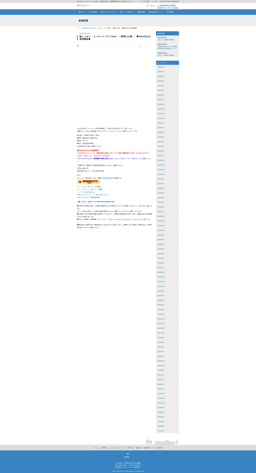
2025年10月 (161, 113)
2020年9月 (161, 365)
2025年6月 (161, 132)
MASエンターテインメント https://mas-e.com (92, 195)
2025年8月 (161, 123)
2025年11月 (161, 109)
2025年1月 (161, 155)
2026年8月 (161, 67)
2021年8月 (161, 337)
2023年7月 (161, 239)
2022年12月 (161, 272)
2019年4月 (161, 417)
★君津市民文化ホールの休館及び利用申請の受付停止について (167, 47)
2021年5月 (161, 347)
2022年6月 (161, 300)
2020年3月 (161, 389)
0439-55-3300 (168, 5)
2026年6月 (161, 76)
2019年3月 (161, 421)
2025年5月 (161, 137)
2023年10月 (161, 225)
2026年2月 (161, 95)
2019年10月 (161, 403)
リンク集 (154, 1)
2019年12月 (161, 398)
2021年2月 (161, 351)
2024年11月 (161, 165)
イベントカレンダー (114, 448)
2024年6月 (161, 188)
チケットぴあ (81, 186)
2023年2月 (161, 263)
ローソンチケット (83, 189)
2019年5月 (161, 412)
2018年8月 (161, 426)
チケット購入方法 (128, 448)
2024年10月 (161, 169)
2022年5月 (161, 305)
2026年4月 (161, 86)
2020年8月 (161, 370)
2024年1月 (161, 211)
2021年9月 (161, 333)
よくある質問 (146, 1)
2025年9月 (161, 118)
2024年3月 (161, 202)
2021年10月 (161, 328)
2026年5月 (161, 81)
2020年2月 (161, 393)
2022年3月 (161, 314)
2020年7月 (161, 375)
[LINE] (153, 6)
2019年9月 (161, 407)
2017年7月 (161, 431)
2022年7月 (161, 295)
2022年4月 (161, 309)
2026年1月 (161, 99)
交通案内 (159, 448)
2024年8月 (161, 179)
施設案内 (139, 448)
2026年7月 (161, 71)
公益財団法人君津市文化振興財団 (169, 1)
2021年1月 (161, 356)
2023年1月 (161, 267)
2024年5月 (161, 193)
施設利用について (149, 448)
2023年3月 (161, 258)
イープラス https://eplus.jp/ (86, 192)
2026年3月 (161, 90)
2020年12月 (161, 361)
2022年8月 (161, 291)
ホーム (79, 28)
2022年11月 (161, 277)
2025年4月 (161, 141)
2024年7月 (161, 183)
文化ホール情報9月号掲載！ (166, 40)
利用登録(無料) (108, 178)
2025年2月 (161, 151)
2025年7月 (161, 127)
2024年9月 (161, 174)
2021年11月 (161, 323)
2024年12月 (161, 160)
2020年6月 (161, 379)
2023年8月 (161, 235)
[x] (148, 6)
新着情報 (85, 28)
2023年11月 (161, 221)
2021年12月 (161, 319)
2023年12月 (161, 216)
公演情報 (103, 448)
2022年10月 (161, 281)
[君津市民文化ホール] (83, 5)
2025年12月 (161, 104)
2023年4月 (161, 253)
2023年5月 (161, 249)
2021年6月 (161, 342)
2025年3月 (161, 146)
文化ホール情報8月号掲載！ (166, 55)
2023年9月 (161, 230)
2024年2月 (161, 207)
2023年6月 (161, 244)
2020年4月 (161, 384)
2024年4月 (161, 197)
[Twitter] (125, 457)
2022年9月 (161, 286)
